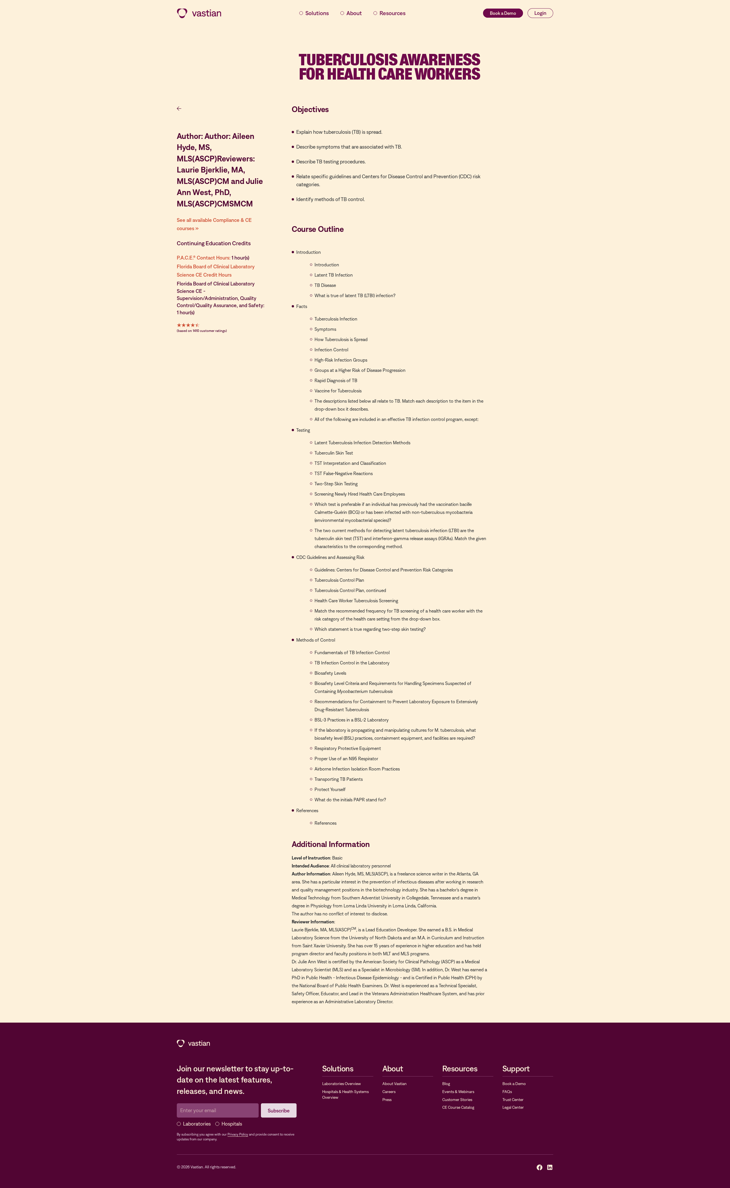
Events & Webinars (458, 1091)
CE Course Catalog (458, 1107)
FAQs (507, 1091)
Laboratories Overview (341, 1083)
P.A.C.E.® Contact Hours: (203, 258)
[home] (199, 13)
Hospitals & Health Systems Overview (345, 1094)
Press (387, 1099)
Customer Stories (457, 1099)
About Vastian (394, 1083)
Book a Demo (514, 1083)
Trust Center (513, 1099)
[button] (314, 13)
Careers (389, 1091)
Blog (446, 1083)
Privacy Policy (238, 1134)
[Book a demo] (503, 13)
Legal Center (513, 1107)
